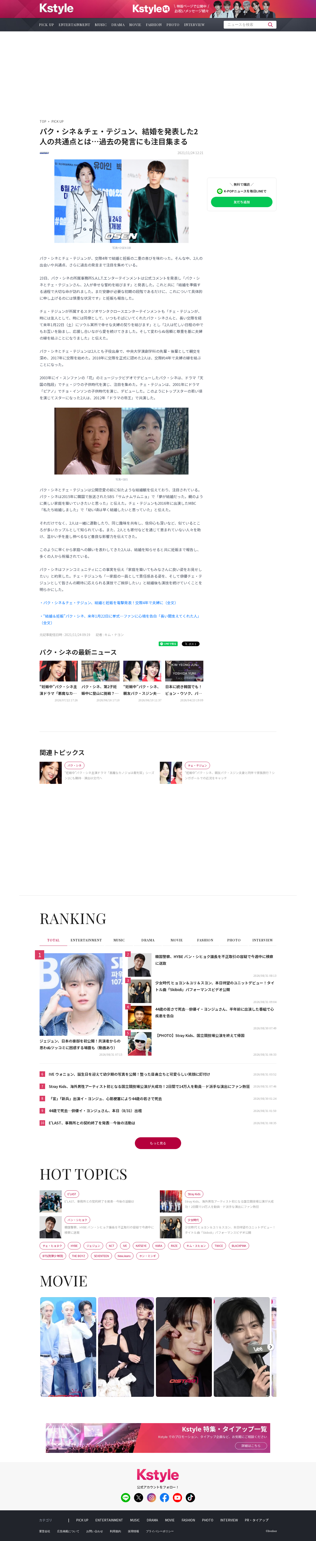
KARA (158, 1246)
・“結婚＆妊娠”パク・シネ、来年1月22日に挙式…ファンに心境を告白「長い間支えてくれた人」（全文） (120, 619)
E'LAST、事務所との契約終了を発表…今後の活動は (92, 1123)
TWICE (219, 1246)
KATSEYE (141, 1246)
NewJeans (124, 1256)
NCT (111, 1246)
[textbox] (250, 25)
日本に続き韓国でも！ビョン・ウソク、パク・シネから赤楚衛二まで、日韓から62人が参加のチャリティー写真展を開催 (183, 690)
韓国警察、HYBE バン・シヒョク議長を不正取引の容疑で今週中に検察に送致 (214, 960)
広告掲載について (68, 1531)
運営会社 (44, 1531)
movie (135, 24)
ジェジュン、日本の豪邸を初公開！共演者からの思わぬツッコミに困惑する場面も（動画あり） (80, 1044)
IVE (125, 1246)
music (101, 24)
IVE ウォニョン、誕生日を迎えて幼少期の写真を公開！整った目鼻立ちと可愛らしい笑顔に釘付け (129, 1074)
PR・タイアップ (257, 1520)
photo (173, 24)
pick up (46, 24)
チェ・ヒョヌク (52, 1246)
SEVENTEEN (101, 1256)
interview (194, 24)
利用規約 (115, 1531)
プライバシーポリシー (160, 1531)
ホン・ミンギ (147, 1256)
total (53, 940)
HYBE (74, 1246)
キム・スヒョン (196, 1246)
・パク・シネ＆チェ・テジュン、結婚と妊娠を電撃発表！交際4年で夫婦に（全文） (109, 602)
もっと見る (158, 1143)
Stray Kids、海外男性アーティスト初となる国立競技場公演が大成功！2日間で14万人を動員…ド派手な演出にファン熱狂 (149, 1086)
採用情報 (133, 1531)
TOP (43, 121)
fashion (154, 24)
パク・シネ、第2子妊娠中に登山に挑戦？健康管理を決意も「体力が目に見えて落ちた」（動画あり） (99, 690)
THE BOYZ (78, 1256)
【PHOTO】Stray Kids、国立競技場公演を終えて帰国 (200, 1035)
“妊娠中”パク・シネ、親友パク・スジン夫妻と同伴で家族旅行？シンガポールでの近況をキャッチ (142, 690)
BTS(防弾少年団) (53, 1256)
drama (118, 24)
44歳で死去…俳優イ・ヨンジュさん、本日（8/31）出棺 (95, 1110)
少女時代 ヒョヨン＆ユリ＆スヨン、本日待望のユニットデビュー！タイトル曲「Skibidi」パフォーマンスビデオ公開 (214, 986)
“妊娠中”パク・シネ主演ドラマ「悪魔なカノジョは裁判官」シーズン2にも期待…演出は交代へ (58, 690)
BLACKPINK (239, 1246)
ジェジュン (93, 1246)
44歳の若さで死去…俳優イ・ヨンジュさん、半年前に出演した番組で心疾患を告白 (214, 1012)
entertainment (74, 24)
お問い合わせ (94, 1531)
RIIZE (174, 1246)
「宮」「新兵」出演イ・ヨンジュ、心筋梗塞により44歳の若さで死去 (105, 1098)
